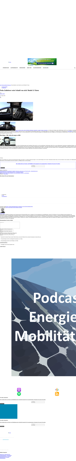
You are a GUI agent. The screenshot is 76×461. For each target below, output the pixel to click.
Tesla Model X (70, 131)
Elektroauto (9, 85)
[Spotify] (71, 57)
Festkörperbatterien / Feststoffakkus (6, 455)
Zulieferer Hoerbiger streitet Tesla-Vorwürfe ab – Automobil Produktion (11, 172)
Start (0, 85)
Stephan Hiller (2, 93)
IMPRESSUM (3, 434)
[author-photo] (2, 212)
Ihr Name (33, 165)
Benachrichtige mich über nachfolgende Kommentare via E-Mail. (12, 238)
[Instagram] (66, 57)
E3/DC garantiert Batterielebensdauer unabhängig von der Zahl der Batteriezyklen (19, 206)
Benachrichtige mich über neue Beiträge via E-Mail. (9, 240)
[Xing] (75, 57)
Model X (17, 131)
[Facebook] (65, 57)
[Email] (16, 99)
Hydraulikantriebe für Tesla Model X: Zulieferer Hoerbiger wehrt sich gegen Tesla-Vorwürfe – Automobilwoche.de (19, 171)
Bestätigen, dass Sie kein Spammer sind (7, 244)
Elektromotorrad (2, 458)
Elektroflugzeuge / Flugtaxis (4, 457)
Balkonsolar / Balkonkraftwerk (5, 454)
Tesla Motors (6, 173)
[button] (75, 68)
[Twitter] (74, 57)
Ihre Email (33, 166)
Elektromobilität (4, 85)
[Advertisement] (38, 77)
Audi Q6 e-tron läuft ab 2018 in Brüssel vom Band (13, 207)
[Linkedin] (68, 57)
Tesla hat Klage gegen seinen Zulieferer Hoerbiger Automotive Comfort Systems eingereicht (32, 130)
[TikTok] (72, 57)
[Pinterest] (69, 57)
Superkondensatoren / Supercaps (5, 456)
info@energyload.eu (6, 439)
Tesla (3, 195)
